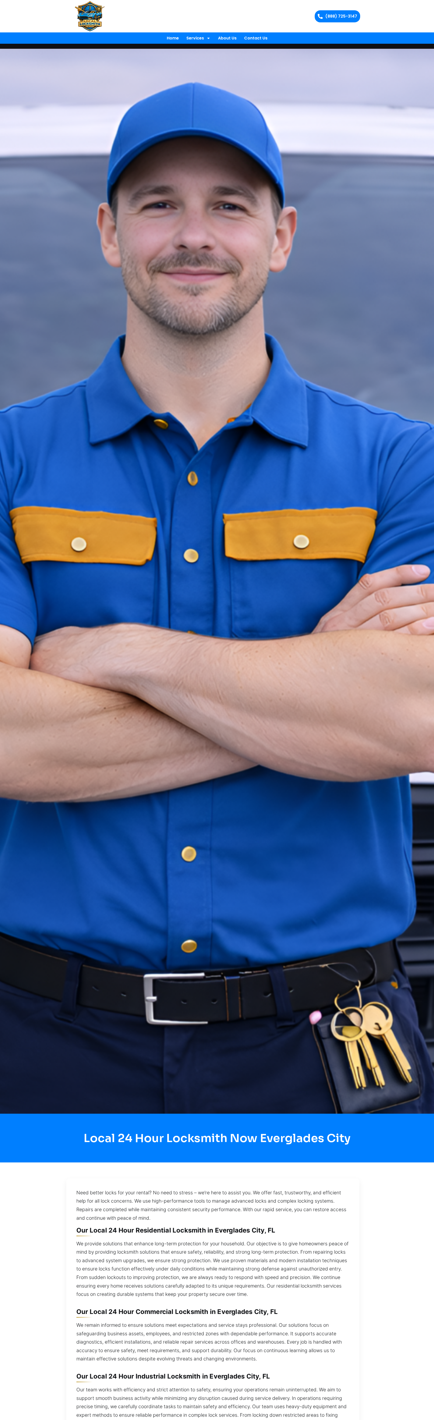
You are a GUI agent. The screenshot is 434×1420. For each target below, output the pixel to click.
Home (173, 38)
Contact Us (255, 38)
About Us (227, 38)
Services (195, 38)
